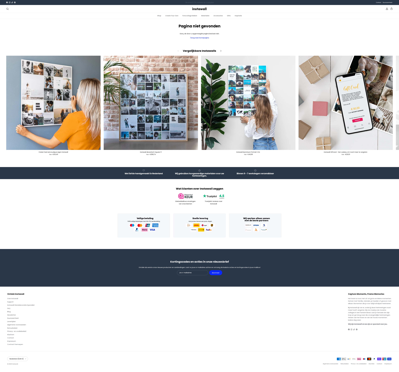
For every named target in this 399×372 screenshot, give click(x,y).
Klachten (10, 334)
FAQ (8, 308)
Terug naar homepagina (199, 38)
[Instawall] (199, 9)
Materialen (205, 16)
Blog (9, 312)
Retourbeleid (12, 328)
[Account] (386, 9)
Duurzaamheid (387, 2)
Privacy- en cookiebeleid (16, 331)
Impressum (11, 341)
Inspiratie (238, 16)
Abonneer (215, 273)
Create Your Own (171, 16)
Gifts (229, 16)
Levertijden (11, 321)
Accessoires (218, 16)
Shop (159, 16)
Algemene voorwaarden (16, 325)
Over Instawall (12, 298)
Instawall (15, 364)
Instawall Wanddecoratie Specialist (21, 305)
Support (10, 302)
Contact (378, 2)
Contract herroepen (15, 344)
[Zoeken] (7, 9)
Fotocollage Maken (189, 16)
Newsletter (11, 315)
